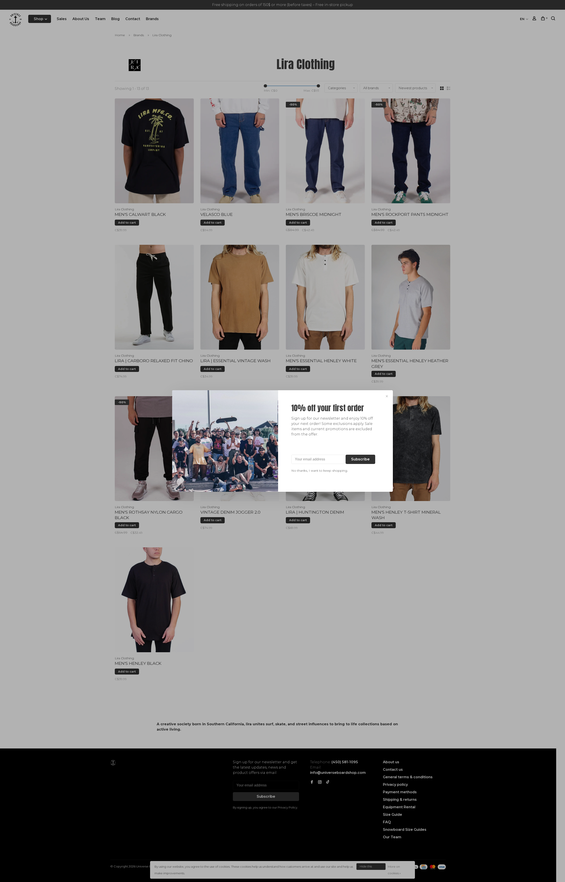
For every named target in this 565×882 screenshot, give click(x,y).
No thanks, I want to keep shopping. (319, 471)
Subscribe (360, 459)
